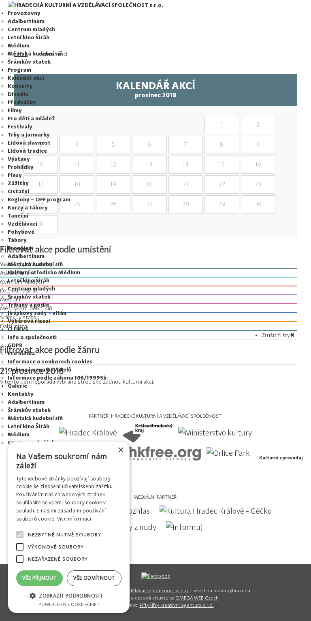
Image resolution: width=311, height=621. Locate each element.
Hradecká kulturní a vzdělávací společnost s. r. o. (134, 590)
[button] (68, 595)
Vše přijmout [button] (39, 577)
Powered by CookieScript (69, 604)
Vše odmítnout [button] (94, 577)
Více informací (74, 518)
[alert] (69, 527)
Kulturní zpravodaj (280, 458)
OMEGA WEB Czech (197, 598)
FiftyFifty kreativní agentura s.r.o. (177, 605)
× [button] (120, 450)
